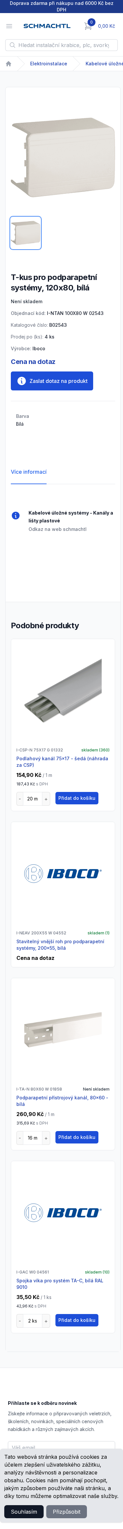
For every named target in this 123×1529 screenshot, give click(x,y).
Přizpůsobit (66, 1511)
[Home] (8, 63)
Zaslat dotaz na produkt (59, 381)
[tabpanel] (63, 157)
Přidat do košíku (76, 798)
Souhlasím (24, 1511)
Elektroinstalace (48, 63)
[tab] (25, 233)
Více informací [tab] (29, 472)
